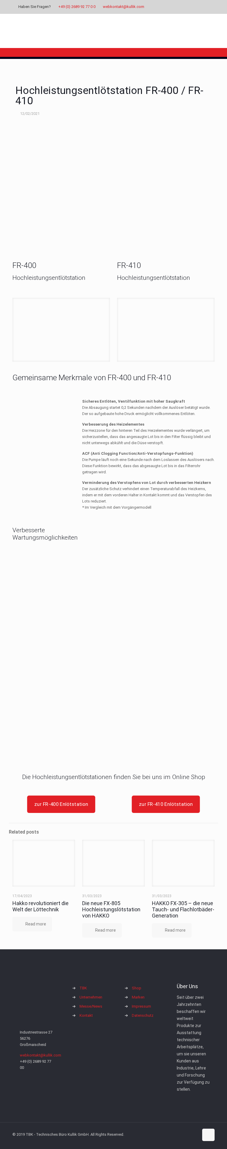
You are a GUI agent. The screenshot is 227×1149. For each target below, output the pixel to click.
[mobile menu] (205, 31)
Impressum (141, 1006)
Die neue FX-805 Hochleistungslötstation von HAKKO (111, 909)
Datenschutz (142, 1015)
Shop (136, 988)
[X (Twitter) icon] (183, 6)
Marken (138, 997)
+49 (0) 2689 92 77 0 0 (76, 6)
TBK (83, 988)
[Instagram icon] (198, 6)
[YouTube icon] (190, 6)
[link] (61, 330)
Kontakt (86, 1015)
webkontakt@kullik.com (123, 6)
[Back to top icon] (208, 1135)
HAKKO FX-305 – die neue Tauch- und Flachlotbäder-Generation (183, 909)
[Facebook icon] (176, 6)
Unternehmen (91, 997)
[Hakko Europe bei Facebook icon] (205, 6)
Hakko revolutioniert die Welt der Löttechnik (40, 906)
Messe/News (91, 1006)
